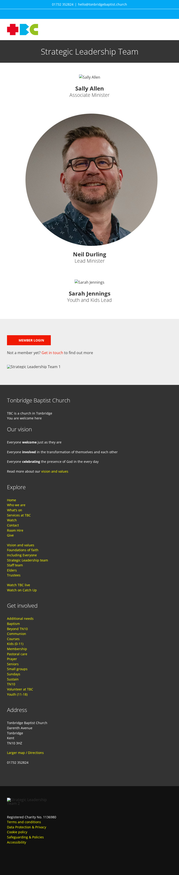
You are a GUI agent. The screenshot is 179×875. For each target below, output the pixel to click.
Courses (13, 639)
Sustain (13, 679)
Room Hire (15, 530)
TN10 (11, 684)
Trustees (14, 575)
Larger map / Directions (25, 752)
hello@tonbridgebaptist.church (102, 4)
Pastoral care (17, 654)
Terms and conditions (24, 822)
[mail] (26, 856)
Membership (17, 649)
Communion (16, 633)
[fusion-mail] (89, 104)
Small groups (17, 669)
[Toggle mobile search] (162, 26)
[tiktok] (34, 856)
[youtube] (17, 856)
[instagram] (42, 856)
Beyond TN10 (17, 629)
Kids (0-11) (15, 643)
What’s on (14, 510)
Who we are (16, 505)
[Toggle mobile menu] (170, 26)
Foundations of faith (22, 550)
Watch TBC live (18, 585)
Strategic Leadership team (27, 560)
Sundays (13, 674)
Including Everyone (22, 555)
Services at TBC (19, 515)
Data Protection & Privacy (26, 827)
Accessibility (16, 842)
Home (11, 500)
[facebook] (9, 856)
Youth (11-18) (17, 694)
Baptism (13, 623)
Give (10, 535)
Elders (12, 570)
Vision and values (20, 545)
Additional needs (20, 618)
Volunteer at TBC (20, 689)
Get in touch (52, 352)
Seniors (13, 664)
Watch (12, 520)
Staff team (15, 565)
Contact (13, 525)
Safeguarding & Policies (25, 837)
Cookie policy (17, 832)
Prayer (12, 659)
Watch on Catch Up (22, 590)
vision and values (54, 471)
